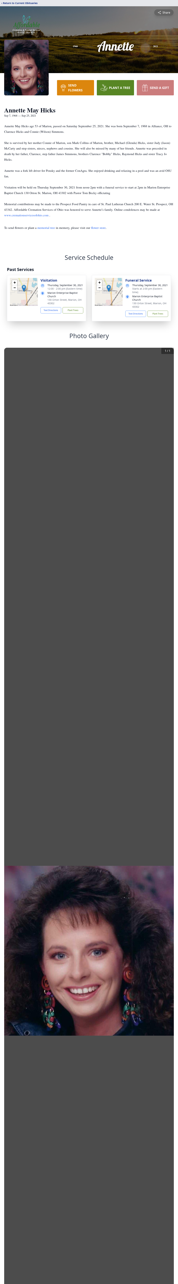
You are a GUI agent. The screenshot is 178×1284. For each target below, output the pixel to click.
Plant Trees (73, 310)
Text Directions (51, 310)
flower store (98, 228)
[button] (24, 288)
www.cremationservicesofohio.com (26, 215)
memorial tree (46, 228)
